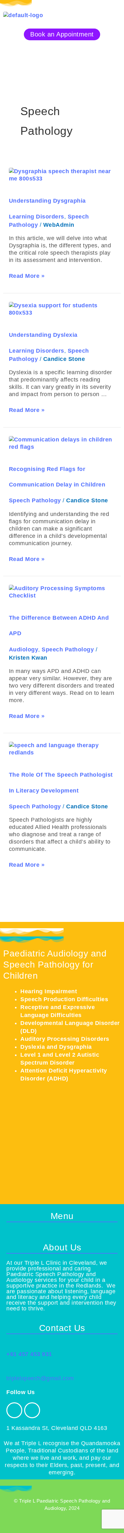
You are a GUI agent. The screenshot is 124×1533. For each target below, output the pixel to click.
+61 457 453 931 (29, 1354)
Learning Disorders (36, 216)
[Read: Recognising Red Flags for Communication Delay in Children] (62, 443)
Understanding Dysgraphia (47, 201)
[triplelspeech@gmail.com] (10, 1369)
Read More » (27, 275)
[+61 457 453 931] (10, 1344)
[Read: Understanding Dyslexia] (62, 308)
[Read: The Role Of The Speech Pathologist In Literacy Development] (62, 749)
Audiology (23, 649)
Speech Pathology (35, 500)
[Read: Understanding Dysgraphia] (62, 175)
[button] (62, 50)
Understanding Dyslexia (43, 335)
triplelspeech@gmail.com (40, 1378)
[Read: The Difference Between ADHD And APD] (62, 592)
